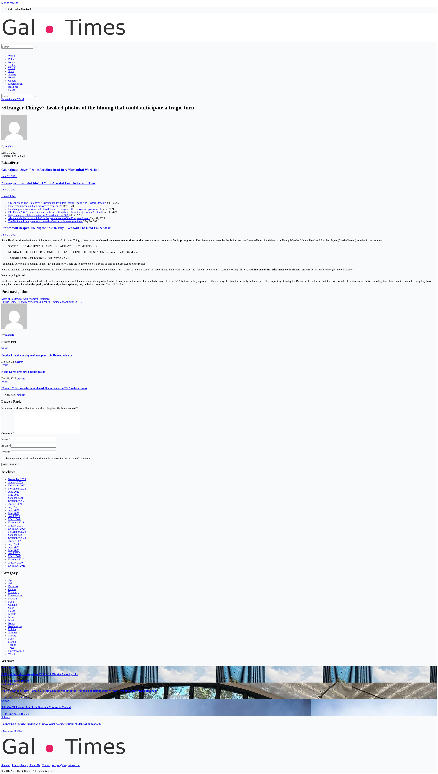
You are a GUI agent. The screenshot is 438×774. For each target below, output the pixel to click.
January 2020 (15, 562)
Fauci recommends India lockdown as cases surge (35, 206)
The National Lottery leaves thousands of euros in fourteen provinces (45, 221)
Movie (11, 617)
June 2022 (13, 491)
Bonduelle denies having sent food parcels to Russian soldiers (36, 355)
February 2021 (16, 522)
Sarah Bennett (21, 680)
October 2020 (15, 534)
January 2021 (15, 525)
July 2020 (13, 544)
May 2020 (13, 550)
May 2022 (13, 494)
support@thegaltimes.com (66, 765)
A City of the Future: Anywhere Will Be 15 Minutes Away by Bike (39, 674)
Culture (12, 80)
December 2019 (16, 565)
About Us (34, 765)
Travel (11, 647)
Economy (13, 592)
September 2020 (17, 537)
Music (11, 620)
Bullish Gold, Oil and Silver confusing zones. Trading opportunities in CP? (41, 301)
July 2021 (13, 507)
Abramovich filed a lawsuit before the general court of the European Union (49, 218)
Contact (46, 765)
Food (11, 601)
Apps (11, 580)
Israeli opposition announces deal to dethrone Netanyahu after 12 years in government (54, 209)
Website (5, 451)
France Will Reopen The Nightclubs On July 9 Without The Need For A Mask (56, 228)
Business (13, 86)
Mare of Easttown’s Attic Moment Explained (25, 298)
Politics (12, 59)
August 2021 (15, 504)
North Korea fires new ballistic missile (23, 371)
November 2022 (17, 488)
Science (12, 632)
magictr (9, 146)
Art (10, 583)
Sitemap (5, 765)
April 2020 (14, 553)
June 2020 (13, 547)
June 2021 (13, 510)
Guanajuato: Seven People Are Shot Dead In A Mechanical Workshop (50, 169)
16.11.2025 (7, 680)
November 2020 (17, 531)
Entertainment (15, 83)
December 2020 (16, 528)
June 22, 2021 (9, 176)
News (11, 62)
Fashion (12, 598)
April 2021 (14, 516)
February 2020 (16, 559)
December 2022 (16, 485)
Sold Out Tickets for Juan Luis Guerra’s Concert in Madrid (36, 707)
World (11, 55)
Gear (11, 607)
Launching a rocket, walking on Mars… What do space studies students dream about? (51, 723)
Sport (11, 71)
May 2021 (13, 513)
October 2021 (15, 497)
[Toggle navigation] (2, 44)
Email (5, 445)
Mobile (12, 613)
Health (11, 77)
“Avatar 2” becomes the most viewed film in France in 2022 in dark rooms (44, 388)
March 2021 (14, 519)
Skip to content (9, 2)
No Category (15, 626)
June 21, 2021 (9, 189)
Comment (7, 433)
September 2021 (17, 500)
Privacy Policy (20, 765)
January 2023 (15, 482)
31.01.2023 (7, 730)
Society (12, 74)
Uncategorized (16, 650)
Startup (12, 641)
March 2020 (14, 556)
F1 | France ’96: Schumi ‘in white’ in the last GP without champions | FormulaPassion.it (55, 212)
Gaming (12, 604)
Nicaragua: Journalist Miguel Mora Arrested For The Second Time (48, 183)
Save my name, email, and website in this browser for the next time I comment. (48, 458)
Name (5, 439)
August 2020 (15, 541)
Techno (12, 65)
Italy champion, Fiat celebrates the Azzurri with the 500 (38, 215)
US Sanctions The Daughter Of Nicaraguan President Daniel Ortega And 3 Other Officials (57, 202)
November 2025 (17, 479)
